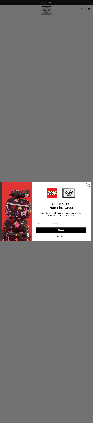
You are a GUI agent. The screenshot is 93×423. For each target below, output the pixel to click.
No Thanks (61, 236)
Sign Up (61, 230)
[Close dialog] (88, 185)
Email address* (42, 219)
